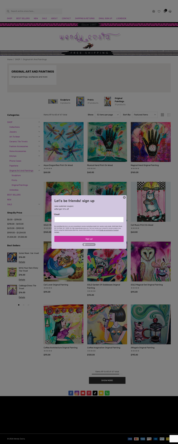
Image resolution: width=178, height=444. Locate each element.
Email (56, 214)
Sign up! (89, 238)
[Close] (124, 197)
